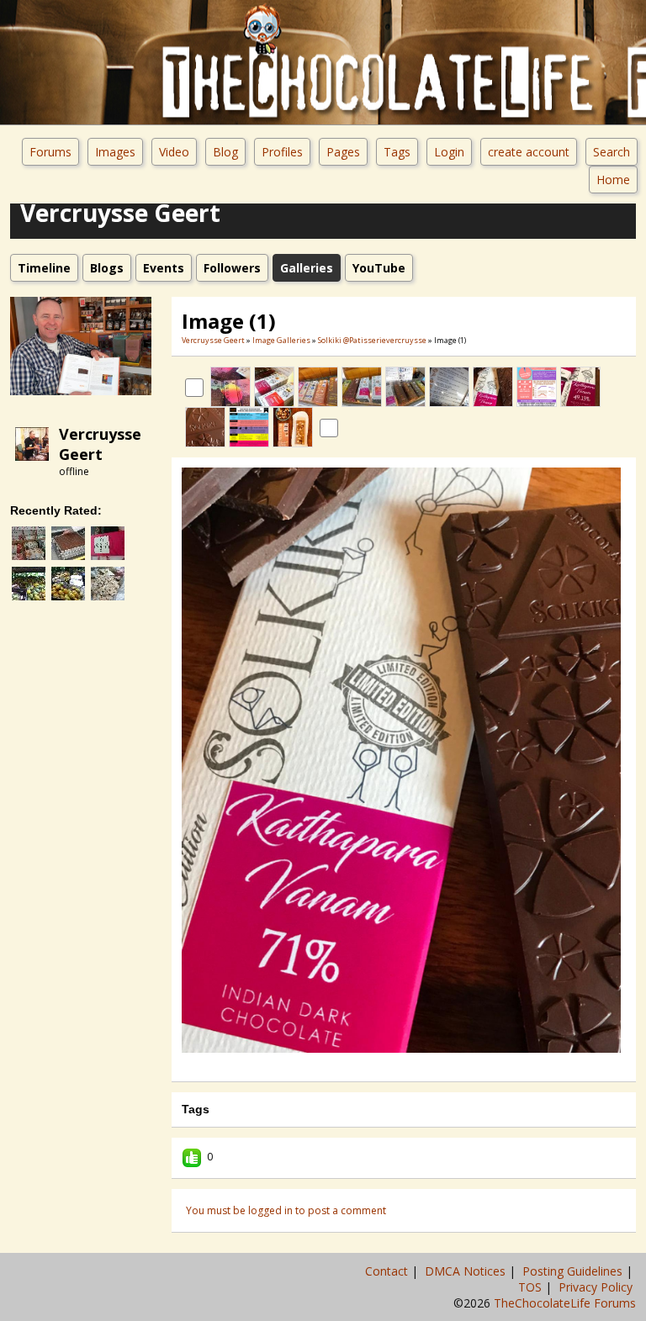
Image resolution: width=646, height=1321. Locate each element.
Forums (50, 152)
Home (613, 180)
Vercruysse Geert (100, 444)
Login (449, 152)
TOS (531, 1287)
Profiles (282, 152)
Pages (343, 152)
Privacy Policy (597, 1287)
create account (528, 152)
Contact (388, 1271)
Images (115, 152)
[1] (377, 1064)
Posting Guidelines (574, 1271)
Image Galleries (281, 340)
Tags (397, 152)
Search (611, 152)
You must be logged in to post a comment (286, 1210)
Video (174, 152)
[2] (383, 1064)
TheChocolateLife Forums (565, 1303)
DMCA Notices (467, 1271)
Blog (225, 152)
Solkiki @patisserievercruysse (372, 340)
